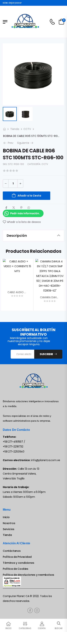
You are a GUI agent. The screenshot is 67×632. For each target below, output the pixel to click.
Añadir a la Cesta (29, 195)
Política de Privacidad (17, 557)
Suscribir (46, 354)
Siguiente (25, 143)
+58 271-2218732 (13, 446)
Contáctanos (12, 551)
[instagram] (37, 610)
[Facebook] (6, 207)
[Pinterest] (21, 207)
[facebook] (30, 610)
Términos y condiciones (18, 562)
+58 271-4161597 (13, 442)
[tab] (33, 235)
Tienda (14, 129)
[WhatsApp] (29, 207)
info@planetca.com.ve (45, 460)
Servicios (8, 529)
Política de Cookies (15, 568)
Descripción (17, 235)
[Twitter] (13, 207)
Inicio (6, 517)
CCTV (27, 129)
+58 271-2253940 (13, 451)
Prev (9, 143)
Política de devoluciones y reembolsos (28, 574)
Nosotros (9, 523)
